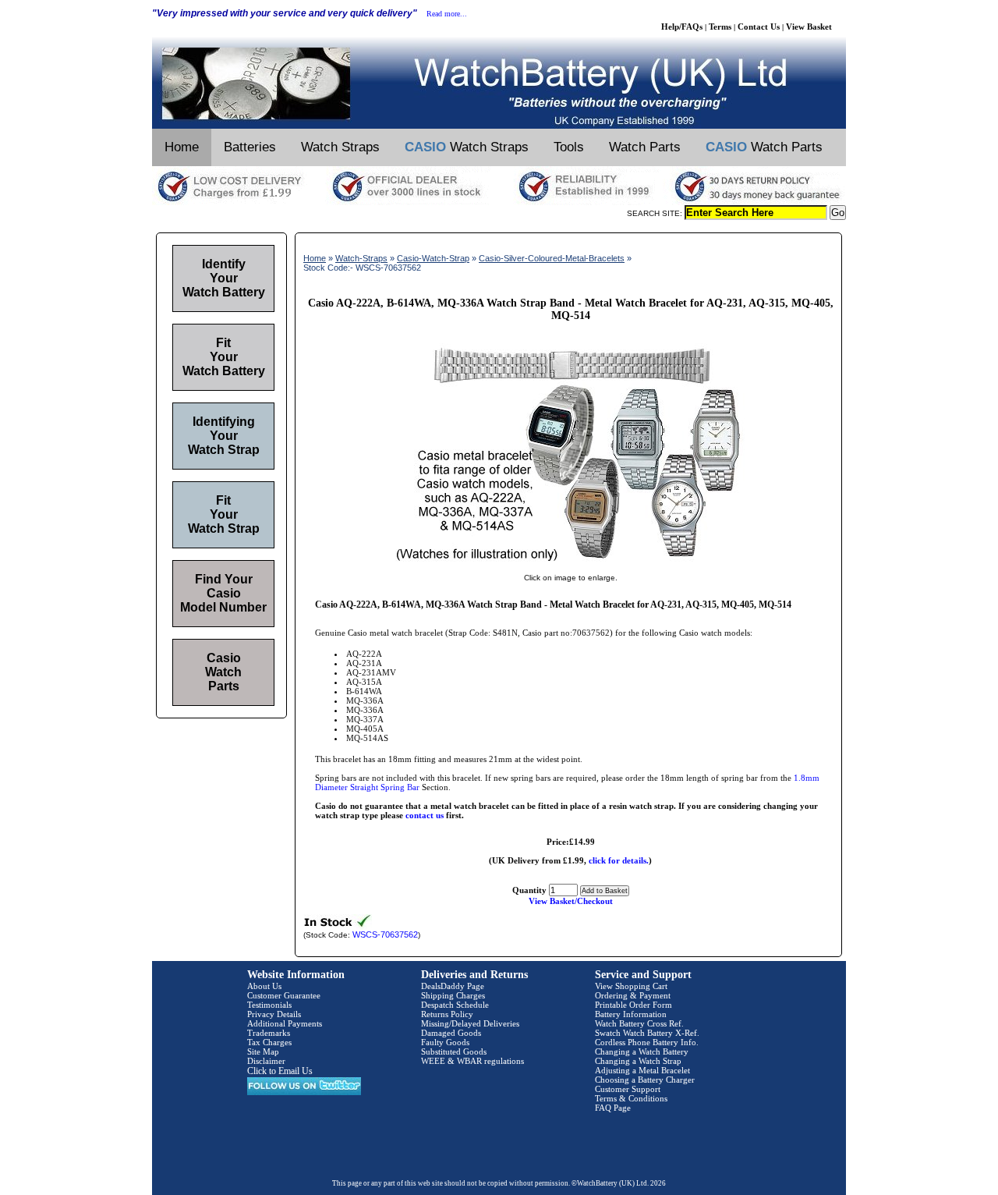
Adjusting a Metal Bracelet (642, 1070)
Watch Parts (645, 147)
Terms (720, 26)
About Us (264, 986)
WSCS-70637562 (385, 934)
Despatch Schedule (455, 1004)
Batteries (250, 147)
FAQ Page (613, 1107)
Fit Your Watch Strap (224, 514)
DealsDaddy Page (452, 986)
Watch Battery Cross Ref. (639, 1023)
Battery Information (631, 1014)
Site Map (263, 1051)
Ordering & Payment (633, 995)
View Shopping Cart (631, 986)
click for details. (619, 860)
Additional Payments (284, 1023)
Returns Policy (447, 1014)
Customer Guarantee (283, 995)
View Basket (809, 26)
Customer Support (627, 1089)
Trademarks (268, 1032)
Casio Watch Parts (223, 672)
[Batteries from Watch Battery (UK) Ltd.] (499, 125)
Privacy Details (274, 1014)
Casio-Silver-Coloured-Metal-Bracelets (552, 258)
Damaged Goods (451, 1032)
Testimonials (269, 1004)
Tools (569, 147)
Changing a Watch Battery (641, 1051)
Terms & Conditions (631, 1098)
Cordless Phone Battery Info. (647, 1042)
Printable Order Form (633, 1004)
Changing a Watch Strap (638, 1061)
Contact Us (759, 26)
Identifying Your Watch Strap (224, 435)
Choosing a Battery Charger (645, 1079)
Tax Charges (269, 1042)
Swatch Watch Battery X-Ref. (647, 1032)
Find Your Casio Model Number (223, 593)
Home (182, 147)
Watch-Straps (361, 258)
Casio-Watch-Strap (433, 258)
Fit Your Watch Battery (223, 357)
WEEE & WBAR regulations (472, 1061)
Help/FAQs (681, 26)
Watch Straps (340, 147)
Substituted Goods (454, 1051)
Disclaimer (266, 1061)
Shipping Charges (453, 995)
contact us (424, 815)
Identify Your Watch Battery (223, 278)
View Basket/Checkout (571, 901)
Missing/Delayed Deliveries (470, 1023)
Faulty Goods (445, 1042)
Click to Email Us (280, 1071)
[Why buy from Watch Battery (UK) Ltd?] (499, 202)
